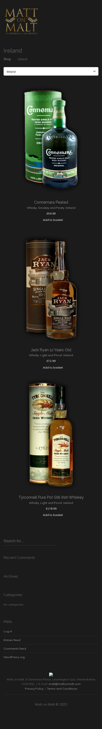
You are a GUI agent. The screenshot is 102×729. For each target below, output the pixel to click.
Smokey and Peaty (51, 208)
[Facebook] (45, 716)
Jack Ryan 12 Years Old (51, 350)
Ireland (70, 208)
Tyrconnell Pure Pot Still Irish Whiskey (51, 497)
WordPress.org (14, 657)
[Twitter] (51, 716)
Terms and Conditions (62, 688)
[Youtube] (56, 716)
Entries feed (12, 640)
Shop (7, 59)
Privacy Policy (34, 688)
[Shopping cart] (87, 10)
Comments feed (15, 648)
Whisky (32, 208)
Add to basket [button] (53, 220)
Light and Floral (51, 355)
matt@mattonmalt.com (65, 684)
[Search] (53, 540)
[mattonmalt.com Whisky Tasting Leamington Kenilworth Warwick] (21, 21)
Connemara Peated (51, 202)
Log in (8, 631)
